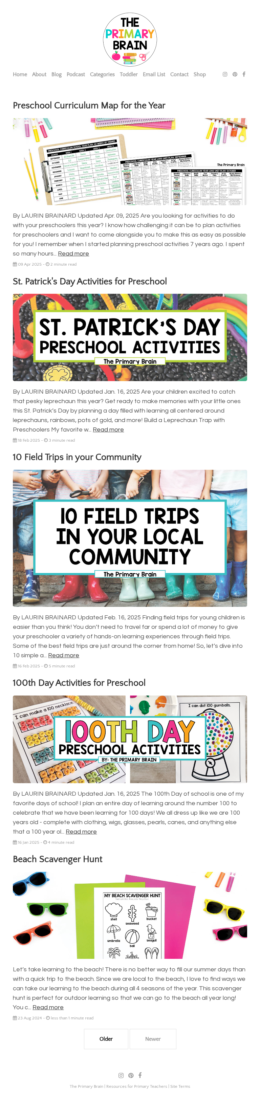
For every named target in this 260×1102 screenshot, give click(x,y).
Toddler (129, 74)
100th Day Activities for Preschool (79, 683)
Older (106, 1039)
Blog (56, 74)
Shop (200, 74)
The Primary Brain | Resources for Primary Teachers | (120, 1086)
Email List (154, 74)
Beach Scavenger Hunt (57, 859)
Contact (179, 74)
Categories (102, 74)
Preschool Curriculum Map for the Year (89, 106)
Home (20, 74)
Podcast (76, 74)
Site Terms (180, 1086)
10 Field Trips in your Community (77, 457)
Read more (73, 253)
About (39, 74)
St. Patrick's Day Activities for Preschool (90, 282)
